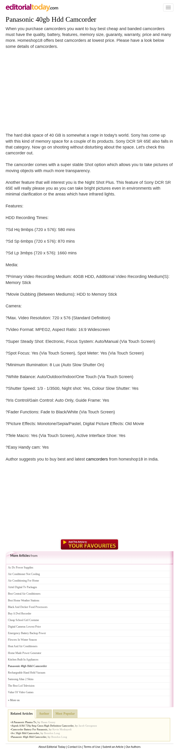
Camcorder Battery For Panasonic (29, 729)
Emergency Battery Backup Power (27, 633)
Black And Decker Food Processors (28, 607)
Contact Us (75, 747)
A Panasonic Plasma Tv (23, 722)
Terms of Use (92, 747)
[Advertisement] (45, 88)
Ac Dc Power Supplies (20, 567)
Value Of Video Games (21, 692)
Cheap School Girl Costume (23, 620)
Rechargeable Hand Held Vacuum (26, 672)
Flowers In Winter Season (22, 639)
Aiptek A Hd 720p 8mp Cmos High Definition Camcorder (42, 725)
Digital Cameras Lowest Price (24, 626)
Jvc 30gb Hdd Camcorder (25, 733)
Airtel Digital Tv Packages (22, 587)
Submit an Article (113, 747)
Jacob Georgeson (88, 725)
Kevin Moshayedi (62, 729)
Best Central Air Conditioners (24, 593)
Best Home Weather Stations (23, 600)
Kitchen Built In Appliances (23, 659)
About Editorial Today (51, 747)
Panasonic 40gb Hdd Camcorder (51, 19)
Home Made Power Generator (24, 653)
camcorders (97, 459)
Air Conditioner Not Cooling (24, 574)
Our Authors (133, 747)
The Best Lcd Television (21, 685)
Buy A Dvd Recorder (19, 613)
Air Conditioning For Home (23, 580)
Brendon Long (52, 733)
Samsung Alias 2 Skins (21, 679)
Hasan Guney (48, 722)
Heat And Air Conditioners (23, 646)
